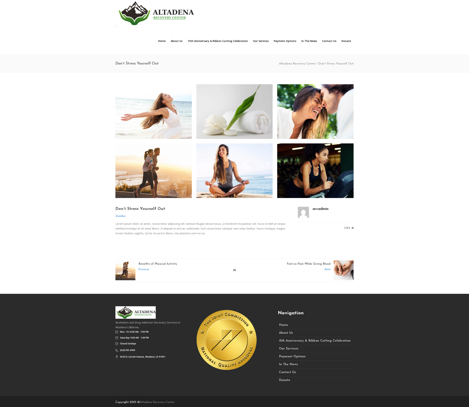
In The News (288, 364)
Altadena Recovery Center (297, 63)
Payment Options (292, 356)
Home (283, 325)
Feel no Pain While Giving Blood (308, 263)
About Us (286, 332)
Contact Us (287, 372)
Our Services (288, 348)
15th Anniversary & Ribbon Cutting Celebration (315, 340)
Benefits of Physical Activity (158, 263)
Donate (284, 380)
